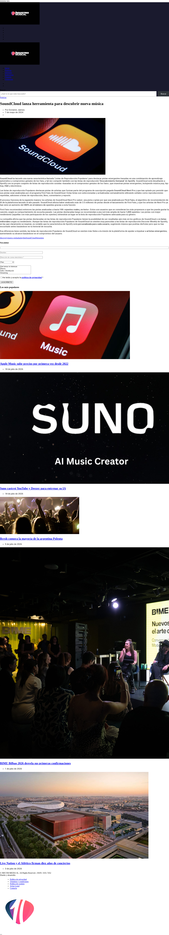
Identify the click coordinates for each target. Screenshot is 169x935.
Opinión (8, 77)
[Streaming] (15, 273)
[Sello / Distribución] (15, 271)
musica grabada (14, 238)
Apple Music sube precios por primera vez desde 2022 (34, 363)
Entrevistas (9, 75)
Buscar (2, 90)
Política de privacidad (18, 879)
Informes (8, 73)
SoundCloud (31, 238)
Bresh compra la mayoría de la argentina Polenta (31, 538)
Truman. (20, 875)
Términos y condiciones (19, 882)
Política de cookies (17, 884)
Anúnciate (9, 79)
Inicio (7, 68)
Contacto (13, 888)
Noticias (8, 70)
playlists (23, 238)
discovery (4, 238)
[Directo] (15, 269)
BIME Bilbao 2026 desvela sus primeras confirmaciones (35, 763)
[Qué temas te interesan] (15, 267)
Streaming (40, 238)
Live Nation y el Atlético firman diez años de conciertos (35, 863)
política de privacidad (32, 277)
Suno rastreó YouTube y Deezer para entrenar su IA (33, 488)
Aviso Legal (14, 886)
